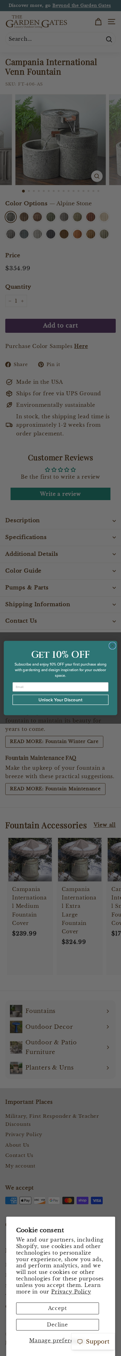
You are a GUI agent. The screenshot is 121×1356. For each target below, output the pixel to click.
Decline (57, 1324)
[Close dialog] (112, 645)
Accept (57, 1308)
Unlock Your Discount (60, 699)
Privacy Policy (71, 1292)
